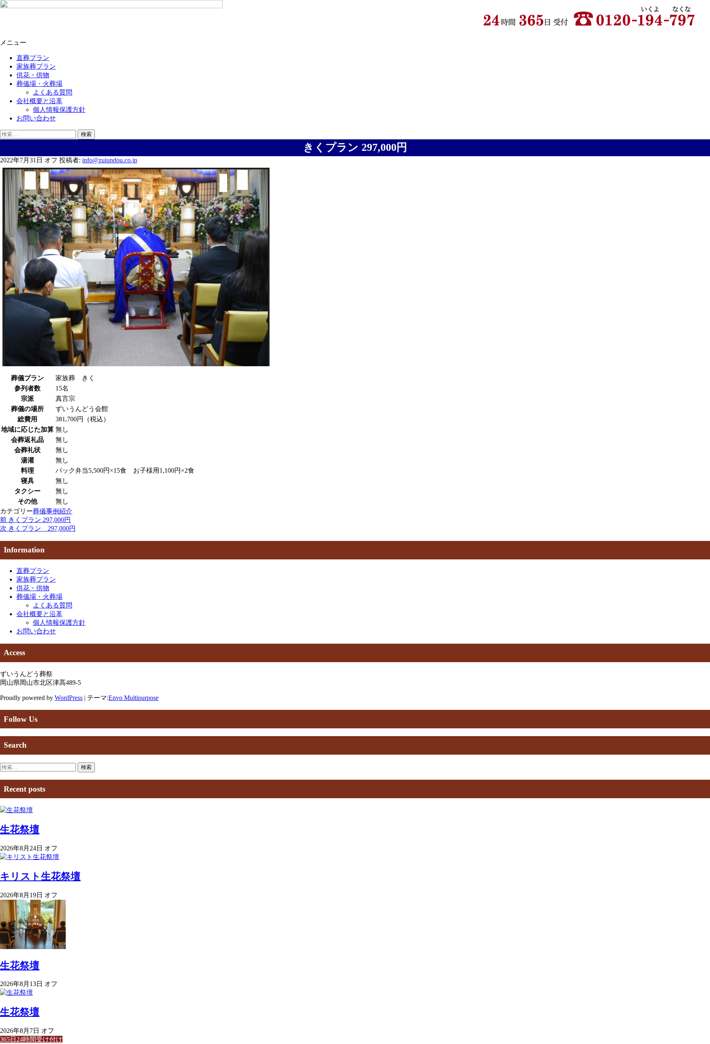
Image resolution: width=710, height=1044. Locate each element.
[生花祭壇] (16, 809)
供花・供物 (32, 75)
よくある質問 (52, 92)
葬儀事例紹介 (52, 511)
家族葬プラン (36, 66)
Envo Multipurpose (133, 697)
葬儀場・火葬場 (39, 83)
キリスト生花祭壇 (40, 876)
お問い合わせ (36, 118)
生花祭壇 (19, 829)
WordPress (69, 697)
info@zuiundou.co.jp (109, 160)
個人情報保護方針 (59, 109)
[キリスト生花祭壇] (29, 856)
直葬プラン (32, 57)
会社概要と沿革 (39, 100)
